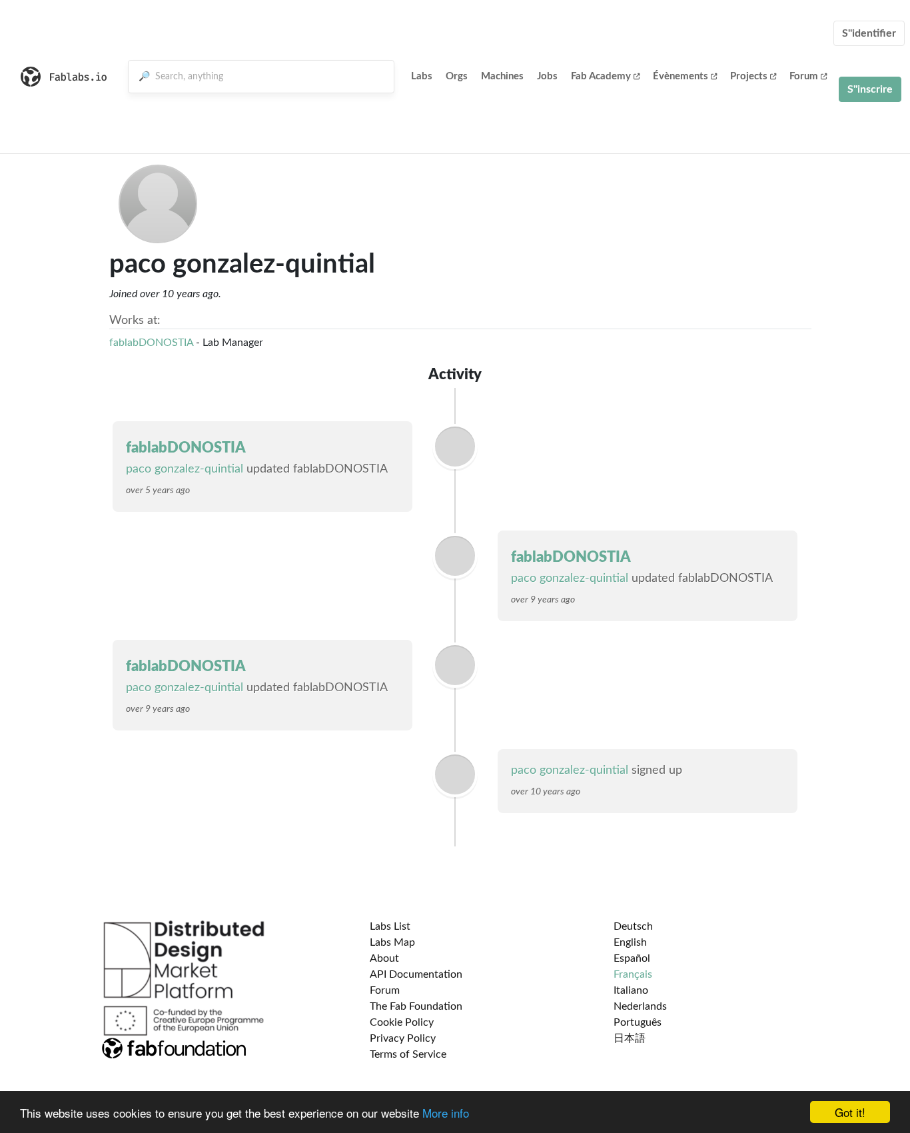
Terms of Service (408, 1054)
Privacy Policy (403, 1038)
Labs (421, 76)
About (384, 958)
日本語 (630, 1038)
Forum (803, 76)
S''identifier (869, 33)
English (630, 942)
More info (445, 1112)
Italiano (631, 990)
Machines (502, 76)
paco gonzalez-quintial (184, 469)
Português (638, 1022)
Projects (748, 76)
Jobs (547, 76)
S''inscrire (870, 89)
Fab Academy (601, 76)
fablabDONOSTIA (151, 342)
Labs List (390, 926)
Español (632, 958)
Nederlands (640, 1006)
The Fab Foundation (416, 1006)
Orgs (457, 76)
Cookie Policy (402, 1022)
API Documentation (416, 974)
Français (633, 974)
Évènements (680, 76)
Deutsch (633, 926)
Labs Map (392, 942)
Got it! (850, 1112)
